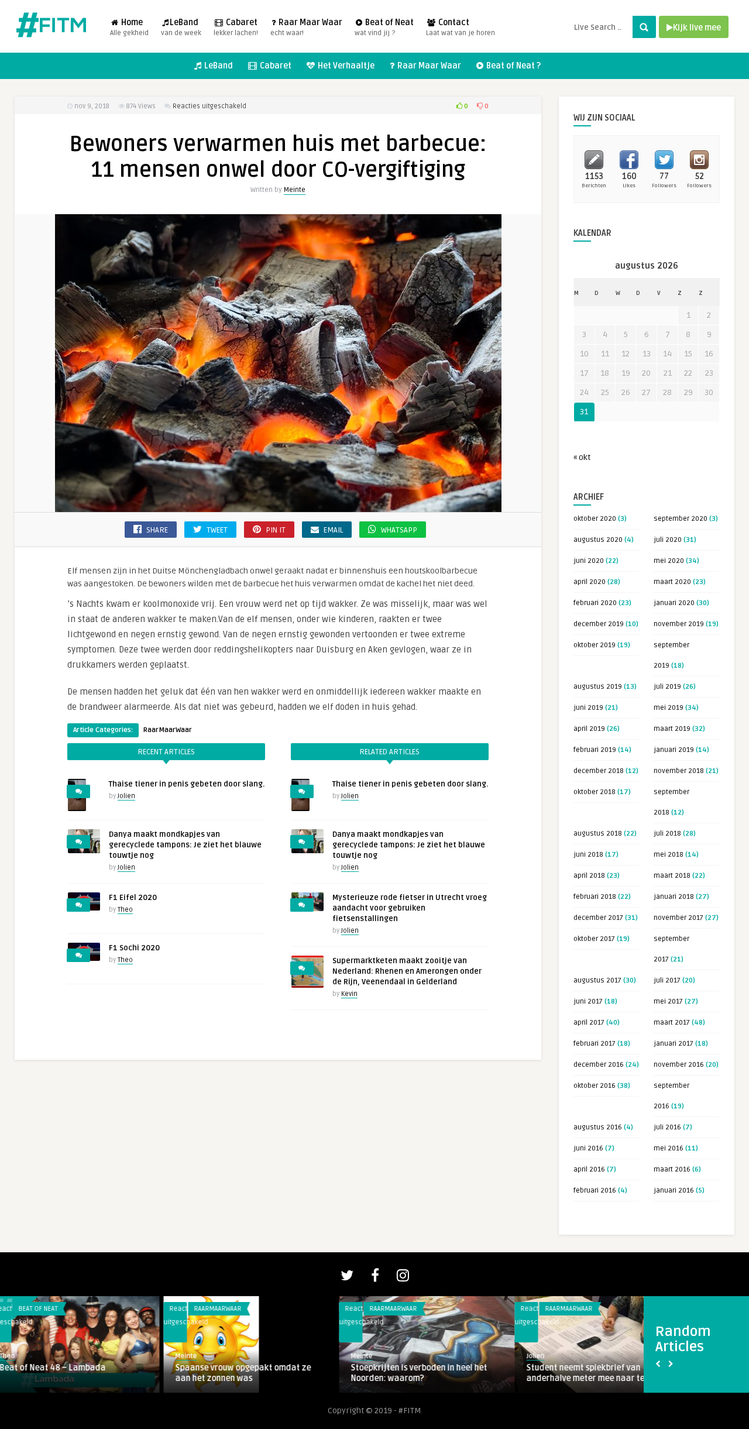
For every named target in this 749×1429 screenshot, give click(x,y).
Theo (125, 909)
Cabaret (236, 27)
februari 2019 (594, 750)
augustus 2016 (597, 1127)
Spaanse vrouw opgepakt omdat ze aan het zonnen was (79, 1373)
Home (129, 27)
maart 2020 (672, 582)
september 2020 (680, 518)
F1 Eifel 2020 (133, 897)
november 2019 (679, 624)
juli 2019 (667, 686)
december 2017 (598, 917)
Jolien (126, 796)
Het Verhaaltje (345, 66)
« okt (581, 457)
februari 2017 (594, 1043)
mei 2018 (668, 854)
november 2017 (678, 917)
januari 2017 (673, 1043)
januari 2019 (674, 750)
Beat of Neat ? (513, 66)
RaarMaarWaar (167, 730)
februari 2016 (594, 1190)
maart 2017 (672, 1022)
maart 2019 (672, 728)
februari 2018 (594, 896)
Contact (460, 27)
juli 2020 (668, 539)
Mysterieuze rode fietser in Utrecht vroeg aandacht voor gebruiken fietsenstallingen (409, 908)
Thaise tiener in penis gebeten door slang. (186, 784)
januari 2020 (674, 603)
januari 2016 (674, 1190)
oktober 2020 (594, 518)
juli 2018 (667, 833)
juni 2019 (588, 707)
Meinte (294, 190)
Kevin (349, 994)
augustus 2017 (597, 980)
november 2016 (679, 1064)
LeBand (181, 27)
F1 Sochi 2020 (134, 948)
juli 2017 (667, 980)
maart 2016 (672, 1169)
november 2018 (679, 771)
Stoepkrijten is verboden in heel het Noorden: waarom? (255, 1373)
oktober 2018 (594, 792)
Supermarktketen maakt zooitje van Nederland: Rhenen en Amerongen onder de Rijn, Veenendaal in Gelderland (407, 971)
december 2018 (598, 771)
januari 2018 (674, 896)
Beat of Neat (384, 27)
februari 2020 (595, 603)
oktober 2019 (594, 645)
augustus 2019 (597, 686)
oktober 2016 (594, 1085)
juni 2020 (588, 561)
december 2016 (598, 1064)
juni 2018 (588, 854)
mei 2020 (669, 561)
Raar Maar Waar (306, 27)
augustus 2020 (598, 539)
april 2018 (589, 875)
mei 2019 (668, 707)
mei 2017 (668, 1001)
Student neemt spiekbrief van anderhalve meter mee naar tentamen (437, 1373)
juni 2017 (588, 1001)
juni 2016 (588, 1148)
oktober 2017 (594, 939)
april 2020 (589, 582)
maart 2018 (672, 875)
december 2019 (598, 624)
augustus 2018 (597, 833)
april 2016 (589, 1169)
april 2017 (588, 1022)
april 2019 (589, 728)
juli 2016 (667, 1127)
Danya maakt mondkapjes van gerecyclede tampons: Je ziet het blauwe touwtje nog (185, 845)
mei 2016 (668, 1148)
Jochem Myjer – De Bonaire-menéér (605, 1368)
